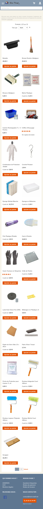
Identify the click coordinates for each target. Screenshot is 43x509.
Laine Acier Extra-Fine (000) (11, 310)
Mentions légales (7, 487)
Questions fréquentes (30, 483)
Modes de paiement (29, 485)
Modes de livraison (29, 487)
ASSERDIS (5, 483)
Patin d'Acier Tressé (28, 344)
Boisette (5, 58)
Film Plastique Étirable (10, 236)
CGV (4, 485)
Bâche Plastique (27, 93)
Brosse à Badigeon (9, 93)
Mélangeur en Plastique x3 (30, 310)
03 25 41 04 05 (30, 500)
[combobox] (21, 8)
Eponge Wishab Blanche (10, 201)
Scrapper (5, 455)
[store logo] (12, 2)
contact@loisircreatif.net (30, 496)
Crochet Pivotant (27, 164)
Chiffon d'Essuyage (28, 128)
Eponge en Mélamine (29, 201)
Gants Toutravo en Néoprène (12, 271)
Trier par (14, 27)
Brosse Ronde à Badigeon (30, 58)
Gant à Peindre (27, 236)
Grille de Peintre (27, 271)
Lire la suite (9, 19)
